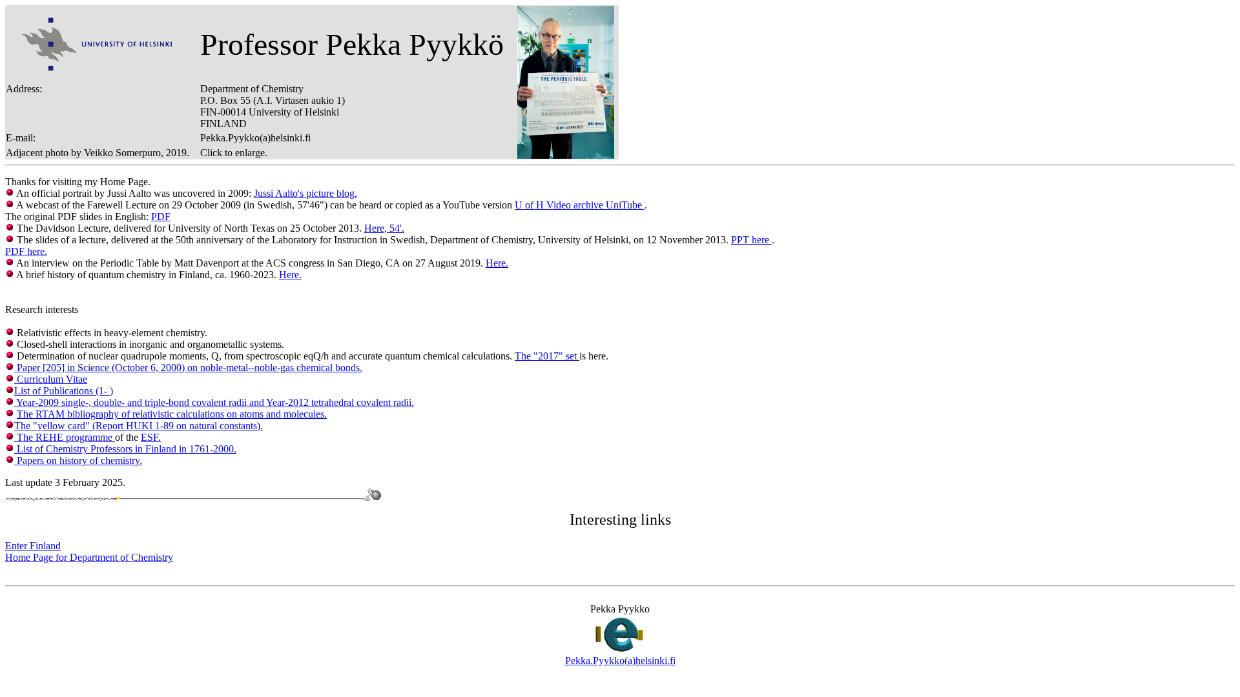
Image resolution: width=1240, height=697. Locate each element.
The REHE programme (64, 437)
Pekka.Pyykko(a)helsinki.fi (620, 660)
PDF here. (26, 251)
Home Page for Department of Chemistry (89, 557)
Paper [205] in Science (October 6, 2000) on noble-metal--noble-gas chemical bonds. (188, 367)
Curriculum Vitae (50, 379)
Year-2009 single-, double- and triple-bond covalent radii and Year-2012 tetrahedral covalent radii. (214, 402)
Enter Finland (33, 545)
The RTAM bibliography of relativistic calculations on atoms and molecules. (172, 414)
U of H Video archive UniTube (580, 204)
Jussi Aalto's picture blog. (305, 193)
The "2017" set (547, 355)
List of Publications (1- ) (63, 390)
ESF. (151, 437)
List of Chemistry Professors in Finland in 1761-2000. (125, 448)
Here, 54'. (384, 228)
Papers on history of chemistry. (78, 460)
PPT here (751, 239)
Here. (497, 263)
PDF (160, 216)
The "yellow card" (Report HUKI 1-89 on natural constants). (138, 425)
